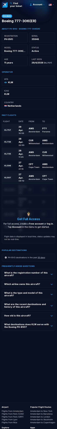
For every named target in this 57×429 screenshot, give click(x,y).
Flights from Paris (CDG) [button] (13, 414)
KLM (10, 82)
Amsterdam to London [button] (40, 417)
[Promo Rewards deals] (5, 4)
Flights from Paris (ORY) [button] (13, 417)
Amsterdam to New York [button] (41, 411)
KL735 (7, 154)
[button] (17, 4)
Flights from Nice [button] (9, 422)
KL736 (7, 142)
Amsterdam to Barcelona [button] (41, 414)
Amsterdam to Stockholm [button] (41, 419)
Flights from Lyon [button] (9, 419)
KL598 (7, 165)
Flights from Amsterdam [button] (12, 411)
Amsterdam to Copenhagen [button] (42, 422)
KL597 (7, 177)
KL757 (7, 130)
